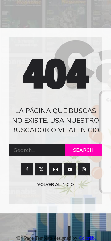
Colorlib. (87, 238)
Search (83, 150)
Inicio (67, 185)
